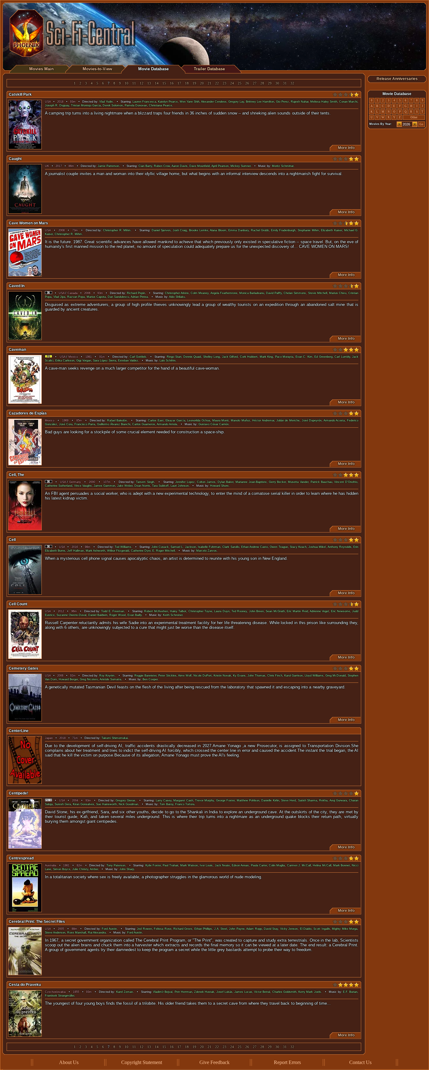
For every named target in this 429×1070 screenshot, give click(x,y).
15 (164, 83)
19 (194, 83)
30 (277, 83)
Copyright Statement (141, 1062)
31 (285, 83)
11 (134, 83)
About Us (69, 1062)
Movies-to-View (97, 69)
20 (202, 83)
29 (270, 83)
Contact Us (360, 1062)
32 (292, 83)
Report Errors (287, 1062)
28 (262, 83)
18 (187, 83)
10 (126, 83)
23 (224, 83)
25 (240, 83)
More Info (345, 148)
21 (209, 83)
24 (232, 83)
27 (255, 83)
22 (217, 83)
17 (179, 83)
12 (142, 83)
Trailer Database (209, 69)
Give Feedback (214, 1062)
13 (149, 83)
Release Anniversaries (397, 79)
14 (157, 83)
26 (247, 83)
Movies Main (41, 69)
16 (172, 83)
